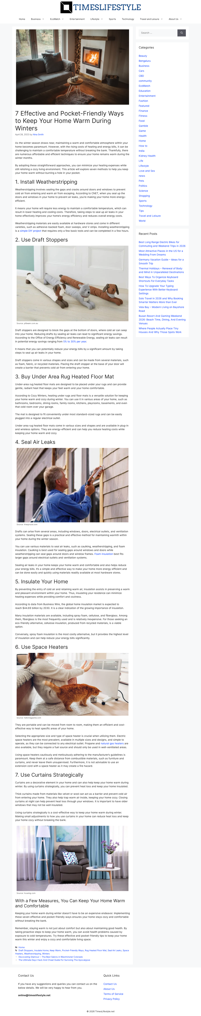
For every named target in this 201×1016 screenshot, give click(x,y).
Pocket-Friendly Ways (73, 950)
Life (141, 160)
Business (36, 19)
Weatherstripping (32, 953)
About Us (173, 19)
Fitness (143, 115)
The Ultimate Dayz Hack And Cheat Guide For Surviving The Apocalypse (54, 960)
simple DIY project (30, 230)
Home (22, 19)
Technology (128, 19)
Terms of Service (113, 993)
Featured (144, 105)
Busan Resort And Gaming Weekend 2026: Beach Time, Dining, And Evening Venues (162, 319)
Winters (46, 953)
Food (142, 120)
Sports (112, 19)
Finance (143, 110)
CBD (141, 75)
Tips (141, 210)
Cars (141, 70)
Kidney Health (147, 155)
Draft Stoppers (26, 950)
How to (143, 145)
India (141, 150)
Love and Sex (147, 170)
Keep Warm (55, 950)
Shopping (144, 195)
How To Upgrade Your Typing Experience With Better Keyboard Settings (158, 289)
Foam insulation (103, 553)
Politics (143, 185)
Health (143, 135)
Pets (141, 180)
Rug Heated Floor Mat (96, 950)
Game (142, 130)
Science (143, 190)
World (142, 220)
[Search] (181, 32)
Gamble (143, 125)
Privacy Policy (111, 998)
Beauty (143, 55)
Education (145, 90)
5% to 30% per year (74, 341)
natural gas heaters (112, 743)
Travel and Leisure (149, 19)
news (142, 175)
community (145, 80)
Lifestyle (94, 19)
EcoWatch (55, 19)
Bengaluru (145, 60)
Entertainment (77, 19)
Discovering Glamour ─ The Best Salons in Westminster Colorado (51, 957)
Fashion (143, 100)
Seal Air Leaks (115, 950)
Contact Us (110, 983)
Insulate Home (41, 950)
